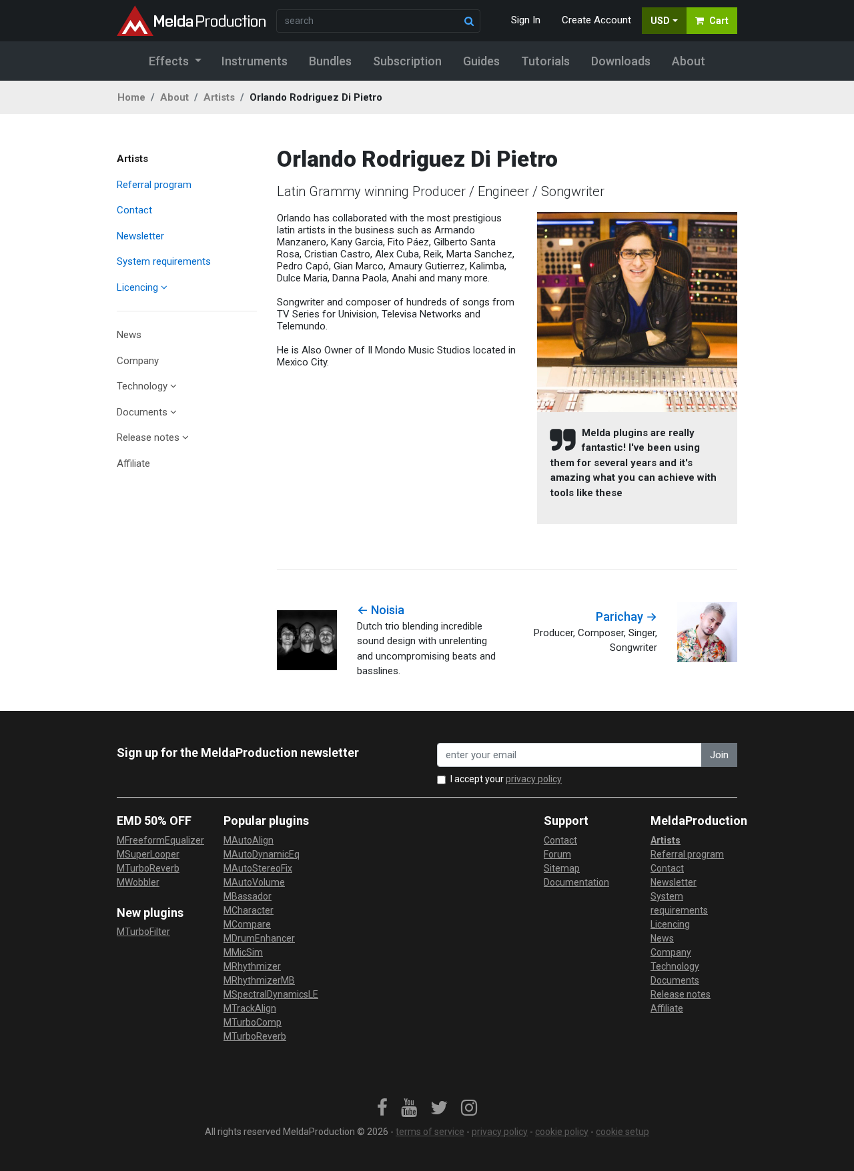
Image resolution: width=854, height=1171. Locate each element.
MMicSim (243, 952)
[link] (382, 1108)
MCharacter (249, 910)
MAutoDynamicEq (262, 854)
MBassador (248, 896)
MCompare (247, 924)
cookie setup (622, 1131)
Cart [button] (719, 20)
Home (131, 97)
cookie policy (561, 1131)
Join (719, 755)
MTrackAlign (250, 1008)
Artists (219, 97)
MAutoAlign (249, 840)
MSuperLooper (148, 854)
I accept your (506, 779)
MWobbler (138, 882)
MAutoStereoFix (258, 868)
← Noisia (380, 610)
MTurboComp (253, 1022)
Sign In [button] (525, 20)
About (174, 97)
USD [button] (660, 20)
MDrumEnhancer (259, 938)
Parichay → (626, 617)
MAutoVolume (254, 882)
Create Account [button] (596, 20)
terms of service (430, 1131)
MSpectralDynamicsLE (271, 994)
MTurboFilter (143, 931)
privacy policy (534, 779)
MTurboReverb (148, 868)
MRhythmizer (252, 966)
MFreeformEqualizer (160, 840)
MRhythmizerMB (259, 980)
